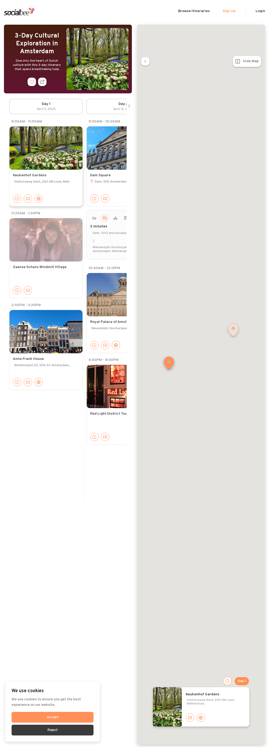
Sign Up (229, 11)
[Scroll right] (129, 106)
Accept (53, 717)
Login (260, 11)
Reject (52, 730)
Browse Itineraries (194, 11)
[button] (168, 363)
